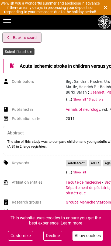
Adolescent (76, 163)
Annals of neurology (83, 109)
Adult (95, 163)
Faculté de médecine (84, 182)
